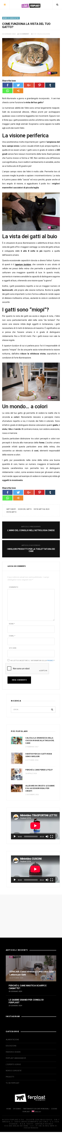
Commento (13, 587)
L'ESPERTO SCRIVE (13, 1064)
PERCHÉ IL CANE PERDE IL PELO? (39, 770)
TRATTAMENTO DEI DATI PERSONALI (36, 1109)
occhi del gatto (25, 509)
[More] (18, 90)
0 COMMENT (24, 34)
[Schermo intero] (51, 836)
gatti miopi (11, 509)
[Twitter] (18, 85)
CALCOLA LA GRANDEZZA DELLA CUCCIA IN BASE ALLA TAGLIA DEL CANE (39, 740)
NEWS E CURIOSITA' (11, 18)
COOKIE (54, 1109)
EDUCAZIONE (11, 1046)
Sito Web (12, 648)
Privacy (50, 661)
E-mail (12, 636)
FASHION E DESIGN (13, 1052)
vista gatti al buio (41, 509)
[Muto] (47, 836)
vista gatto (11, 512)
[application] (33, 825)
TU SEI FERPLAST (12, 1083)
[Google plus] (29, 85)
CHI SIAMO (17, 1109)
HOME (8, 1109)
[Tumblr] (50, 85)
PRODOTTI (10, 1077)
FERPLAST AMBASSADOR (16, 1058)
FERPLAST (26, 1111)
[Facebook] (7, 85)
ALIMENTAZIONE (12, 1040)
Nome (12, 624)
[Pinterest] (39, 85)
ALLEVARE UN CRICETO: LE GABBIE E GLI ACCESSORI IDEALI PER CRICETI (40, 788)
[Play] (14, 836)
